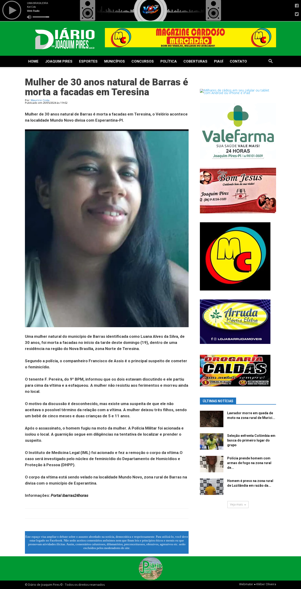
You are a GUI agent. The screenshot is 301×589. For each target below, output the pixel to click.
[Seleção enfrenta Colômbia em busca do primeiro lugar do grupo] (211, 441)
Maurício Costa (40, 100)
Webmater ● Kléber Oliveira (257, 584)
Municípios (114, 61)
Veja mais (236, 504)
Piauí (218, 61)
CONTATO (238, 61)
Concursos (142, 61)
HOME (33, 61)
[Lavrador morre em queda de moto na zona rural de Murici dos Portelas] (211, 419)
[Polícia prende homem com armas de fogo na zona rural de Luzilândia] (211, 464)
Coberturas (195, 61)
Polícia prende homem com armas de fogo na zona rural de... (249, 463)
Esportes (88, 61)
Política (168, 61)
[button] (270, 62)
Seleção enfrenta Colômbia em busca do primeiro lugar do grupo (251, 440)
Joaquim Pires (58, 61)
